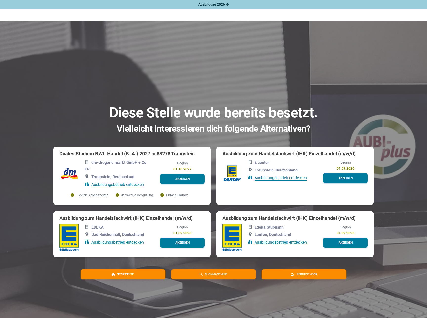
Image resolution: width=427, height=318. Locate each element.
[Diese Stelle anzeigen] (69, 173)
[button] (182, 179)
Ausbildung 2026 (212, 4)
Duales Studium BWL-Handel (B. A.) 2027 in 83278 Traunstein (127, 154)
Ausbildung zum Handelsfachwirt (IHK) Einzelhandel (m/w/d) (289, 154)
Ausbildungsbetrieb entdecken (117, 184)
